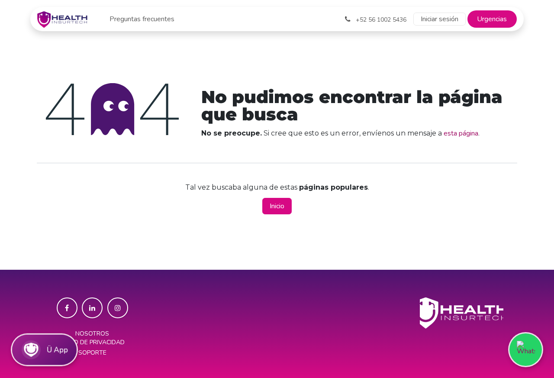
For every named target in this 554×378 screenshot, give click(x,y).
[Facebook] (67, 307)
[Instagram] (117, 307)
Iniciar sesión (439, 19)
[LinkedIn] (92, 307)
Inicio (277, 206)
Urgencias (492, 19)
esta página (461, 133)
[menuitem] (142, 19)
